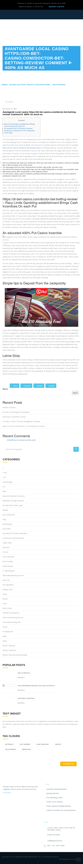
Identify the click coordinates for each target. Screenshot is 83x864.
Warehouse (26, 749)
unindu (10, 102)
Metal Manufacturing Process (13, 575)
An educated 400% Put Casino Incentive (18, 128)
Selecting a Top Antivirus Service (14, 417)
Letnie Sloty (8, 133)
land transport (43, 744)
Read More (21, 677)
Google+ (39, 386)
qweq (5, 594)
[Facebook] (8, 798)
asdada (5, 510)
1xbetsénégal (7, 482)
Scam (5, 603)
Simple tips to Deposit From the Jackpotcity (19, 130)
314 (4, 487)
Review (5, 599)
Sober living (7, 608)
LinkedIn (51, 386)
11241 (5, 473)
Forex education (8, 557)
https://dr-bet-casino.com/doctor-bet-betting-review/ (22, 148)
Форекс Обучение (9, 650)
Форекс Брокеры (9, 645)
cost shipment (25, 744)
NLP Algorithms (8, 585)
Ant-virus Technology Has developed (16, 412)
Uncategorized (8, 631)
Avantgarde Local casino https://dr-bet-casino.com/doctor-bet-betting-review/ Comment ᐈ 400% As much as (39, 113)
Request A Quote (56, 6)
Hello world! (32, 440)
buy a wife (6, 529)
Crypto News (7, 543)
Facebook (27, 386)
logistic (58, 744)
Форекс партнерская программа (15, 655)
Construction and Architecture (13, 538)
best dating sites (9, 515)
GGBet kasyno (8, 566)
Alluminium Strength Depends (13, 501)
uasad (5, 627)
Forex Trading (8, 561)
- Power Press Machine (54, 802)
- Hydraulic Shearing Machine (56, 789)
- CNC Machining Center (54, 797)
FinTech (5, 552)
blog (4, 519)
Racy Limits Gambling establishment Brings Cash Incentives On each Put (19, 125)
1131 (4, 477)
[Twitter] (4, 798)
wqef (4, 636)
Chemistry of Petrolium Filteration (15, 533)
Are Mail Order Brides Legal (12, 505)
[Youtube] (16, 798)
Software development (11, 613)
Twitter (15, 386)
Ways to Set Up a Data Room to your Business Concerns (24, 426)
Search (5, 389)
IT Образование (9, 571)
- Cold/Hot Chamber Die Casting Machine (60, 810)
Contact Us (68, 764)
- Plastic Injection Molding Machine (58, 806)
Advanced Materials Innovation (14, 496)
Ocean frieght (10, 749)
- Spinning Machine (52, 793)
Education (6, 547)
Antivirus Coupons (9, 407)
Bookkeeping (7, 524)
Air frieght (9, 744)
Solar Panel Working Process (13, 617)
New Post (6, 580)
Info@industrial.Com (54, 841)
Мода (5, 641)
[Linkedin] (12, 798)
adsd (4, 491)
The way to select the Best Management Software (21, 421)
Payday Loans (8, 589)
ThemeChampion (75, 859)
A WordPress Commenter (16, 440)
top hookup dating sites (12, 622)
